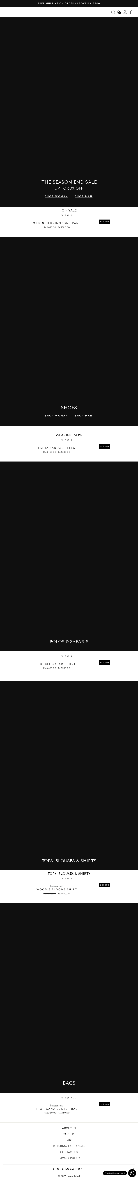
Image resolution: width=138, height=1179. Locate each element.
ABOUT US (69, 1128)
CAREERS (69, 1134)
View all (69, 215)
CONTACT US (69, 1152)
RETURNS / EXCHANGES (69, 1146)
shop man (83, 196)
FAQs (69, 1140)
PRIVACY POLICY (69, 1158)
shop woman (56, 196)
